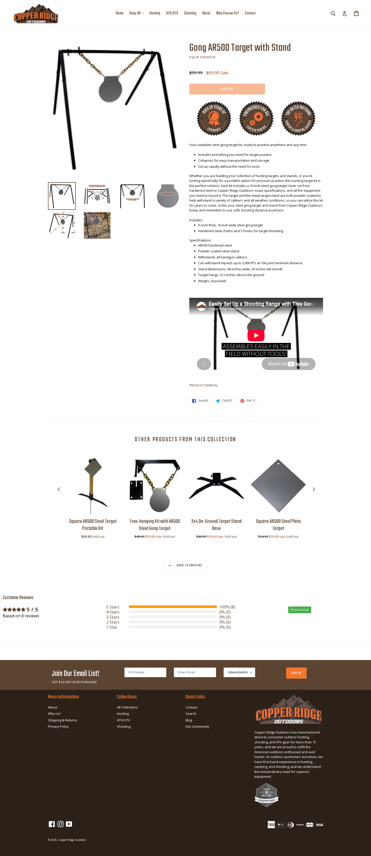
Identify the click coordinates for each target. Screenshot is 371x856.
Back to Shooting (189, 565)
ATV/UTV (172, 13)
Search (191, 713)
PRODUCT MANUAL (203, 385)
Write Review (300, 610)
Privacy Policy (58, 726)
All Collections (127, 707)
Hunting (154, 13)
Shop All (137, 13)
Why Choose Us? (227, 13)
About (206, 13)
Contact (250, 13)
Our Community (197, 726)
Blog (189, 720)
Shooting (190, 13)
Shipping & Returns (62, 720)
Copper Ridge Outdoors (72, 840)
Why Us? (54, 713)
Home (119, 13)
